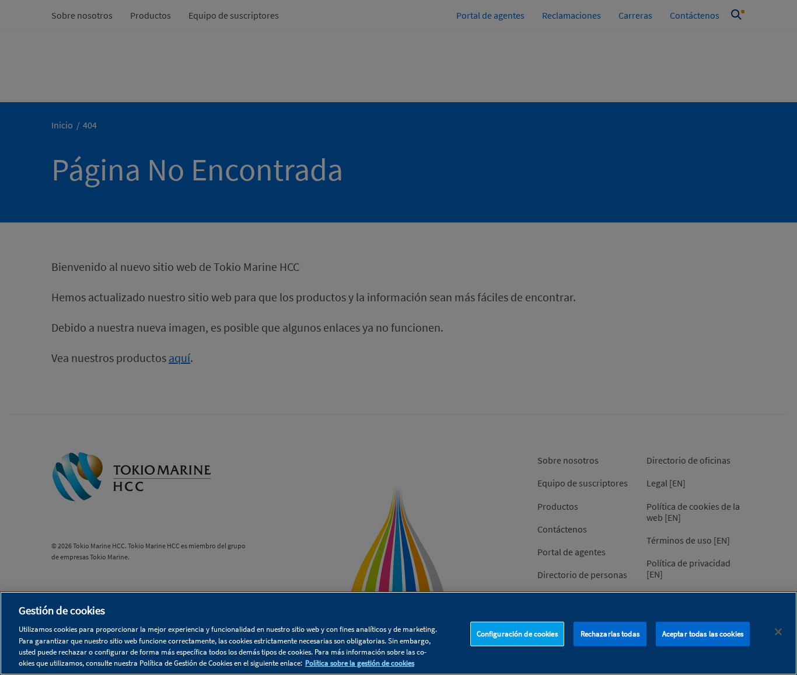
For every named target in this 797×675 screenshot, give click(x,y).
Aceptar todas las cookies (702, 634)
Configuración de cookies (517, 634)
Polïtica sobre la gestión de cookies (359, 663)
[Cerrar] (778, 632)
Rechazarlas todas (610, 634)
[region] (398, 633)
